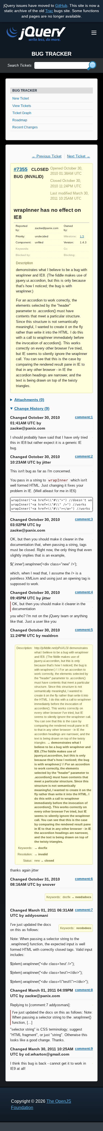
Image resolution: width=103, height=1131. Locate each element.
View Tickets (21, 106)
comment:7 (84, 910)
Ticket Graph (21, 113)
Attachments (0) (29, 399)
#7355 (20, 169)
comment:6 (84, 879)
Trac (49, 11)
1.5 (82, 236)
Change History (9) (31, 408)
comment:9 (84, 1049)
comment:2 (84, 456)
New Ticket (20, 98)
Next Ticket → (78, 156)
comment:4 (84, 592)
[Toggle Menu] (93, 33)
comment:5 (84, 630)
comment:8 (84, 990)
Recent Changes (25, 127)
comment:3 (84, 519)
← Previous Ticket (47, 156)
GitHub (61, 5)
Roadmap (19, 120)
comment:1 (84, 417)
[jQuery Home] (36, 34)
